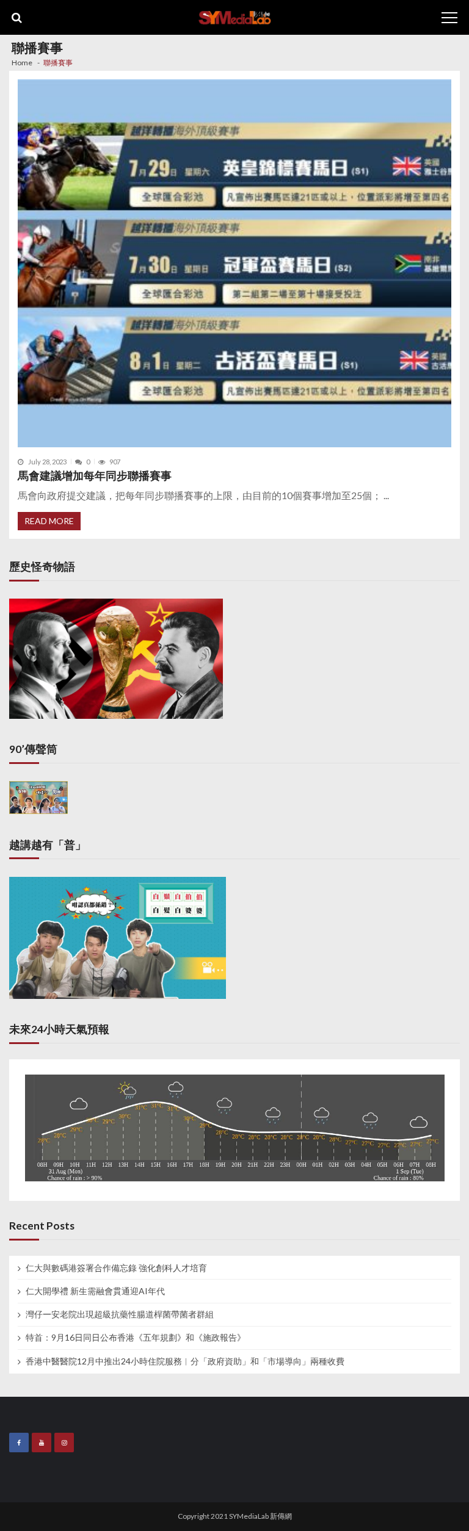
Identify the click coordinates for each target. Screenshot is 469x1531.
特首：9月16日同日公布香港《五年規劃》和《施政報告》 (135, 1337)
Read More (49, 521)
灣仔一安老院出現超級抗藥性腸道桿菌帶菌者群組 (120, 1314)
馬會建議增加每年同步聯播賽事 (95, 475)
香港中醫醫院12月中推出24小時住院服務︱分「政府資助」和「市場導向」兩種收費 (185, 1361)
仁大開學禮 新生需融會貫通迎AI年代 (95, 1291)
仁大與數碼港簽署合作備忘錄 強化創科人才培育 (116, 1268)
